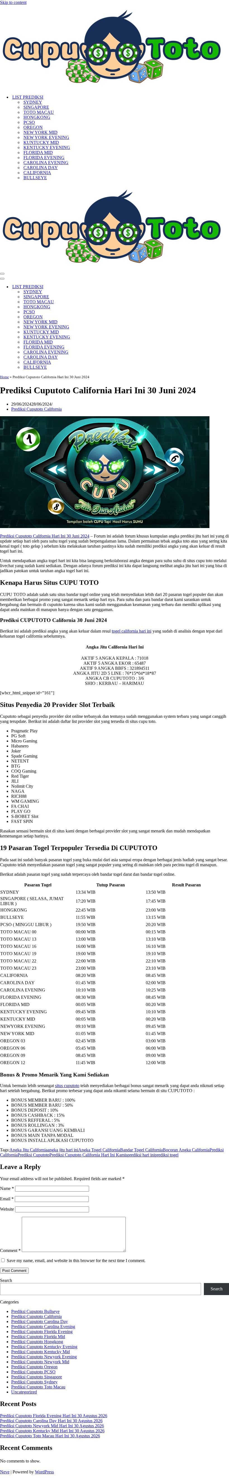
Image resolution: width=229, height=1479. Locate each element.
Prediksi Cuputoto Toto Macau (38, 1387)
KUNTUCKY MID (41, 142)
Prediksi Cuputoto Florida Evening (42, 1331)
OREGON (33, 127)
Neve (4, 1471)
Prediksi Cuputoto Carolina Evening (43, 1326)
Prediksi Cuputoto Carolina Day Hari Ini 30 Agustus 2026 (51, 1420)
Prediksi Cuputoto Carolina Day (39, 1321)
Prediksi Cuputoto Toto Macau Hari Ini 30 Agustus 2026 (50, 1435)
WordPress (44, 1471)
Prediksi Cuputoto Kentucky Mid (40, 1351)
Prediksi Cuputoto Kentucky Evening (44, 1346)
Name (7, 1188)
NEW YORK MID (40, 132)
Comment (10, 1250)
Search (6, 1280)
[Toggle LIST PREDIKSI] (97, 287)
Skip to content (13, 2)
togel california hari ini (131, 631)
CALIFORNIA (37, 172)
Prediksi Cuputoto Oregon (34, 1366)
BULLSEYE (35, 177)
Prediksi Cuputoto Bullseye (35, 1311)
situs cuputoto (67, 1085)
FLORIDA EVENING (44, 157)
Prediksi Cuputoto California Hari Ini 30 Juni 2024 (44, 536)
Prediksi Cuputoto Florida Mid (38, 1336)
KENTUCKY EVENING (46, 147)
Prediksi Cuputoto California (36, 409)
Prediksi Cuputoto (33, 1155)
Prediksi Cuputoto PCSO (33, 1371)
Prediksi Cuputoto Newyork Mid (40, 1361)
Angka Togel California (99, 1149)
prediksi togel (166, 1155)
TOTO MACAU (38, 112)
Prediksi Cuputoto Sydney (34, 1381)
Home (4, 377)
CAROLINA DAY (40, 167)
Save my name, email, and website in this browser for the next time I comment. (76, 1260)
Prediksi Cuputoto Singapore (36, 1376)
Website (7, 1209)
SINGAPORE (36, 107)
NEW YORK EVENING (46, 137)
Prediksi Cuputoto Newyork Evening (44, 1356)
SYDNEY (32, 102)
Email (7, 1198)
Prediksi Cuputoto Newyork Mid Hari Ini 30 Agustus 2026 (52, 1425)
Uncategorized (24, 1392)
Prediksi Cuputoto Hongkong (37, 1341)
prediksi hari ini (141, 1155)
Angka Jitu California (28, 1149)
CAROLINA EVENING (45, 162)
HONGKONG (36, 117)
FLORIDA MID (38, 152)
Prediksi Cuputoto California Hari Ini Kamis (88, 1155)
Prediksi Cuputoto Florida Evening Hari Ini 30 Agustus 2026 (53, 1415)
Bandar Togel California (141, 1149)
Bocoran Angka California (186, 1149)
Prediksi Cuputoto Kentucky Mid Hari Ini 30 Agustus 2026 (52, 1430)
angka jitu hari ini (62, 1149)
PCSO (29, 122)
